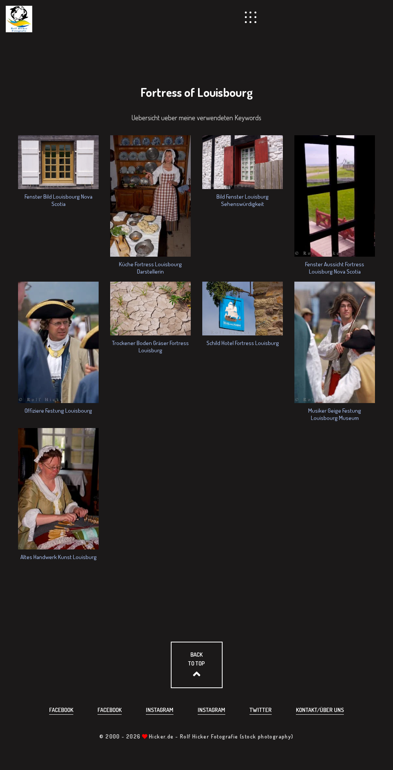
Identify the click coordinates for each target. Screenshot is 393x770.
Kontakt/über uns (320, 710)
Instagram (159, 710)
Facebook (61, 710)
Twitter (260, 710)
